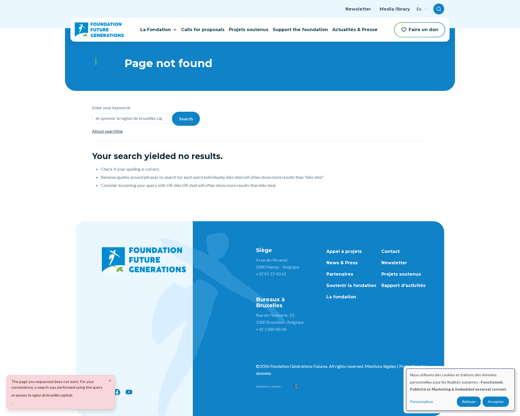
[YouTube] (129, 392)
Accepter (496, 401)
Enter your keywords (111, 107)
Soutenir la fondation (351, 285)
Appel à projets (344, 251)
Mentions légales (380, 366)
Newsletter (358, 9)
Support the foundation (300, 29)
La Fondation (155, 29)
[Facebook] (117, 392)
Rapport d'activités (403, 285)
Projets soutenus (248, 29)
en (419, 8)
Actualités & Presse (355, 29)
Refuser (469, 401)
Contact (390, 251)
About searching (107, 131)
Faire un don (423, 29)
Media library (395, 9)
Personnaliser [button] (421, 401)
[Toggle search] (438, 9)
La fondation (341, 296)
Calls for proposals (203, 29)
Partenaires (339, 274)
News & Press (342, 262)
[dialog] (460, 390)
